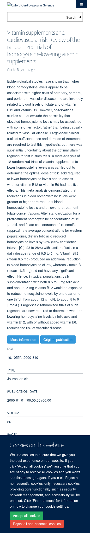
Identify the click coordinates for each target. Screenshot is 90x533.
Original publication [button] (57, 339)
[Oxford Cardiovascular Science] (30, 3)
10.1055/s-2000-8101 (23, 357)
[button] (81, 4)
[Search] (80, 17)
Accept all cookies (26, 515)
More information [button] (23, 339)
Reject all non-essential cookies (37, 523)
